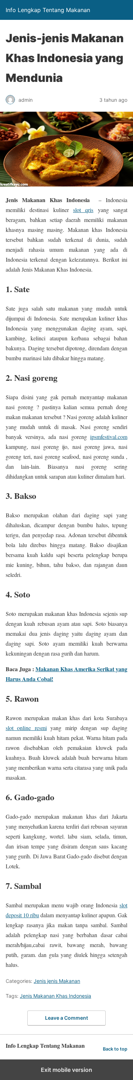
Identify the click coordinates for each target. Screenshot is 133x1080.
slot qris (83, 209)
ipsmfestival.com (108, 436)
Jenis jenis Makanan (57, 981)
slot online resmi (26, 727)
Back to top (115, 1049)
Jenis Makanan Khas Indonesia (55, 996)
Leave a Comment (66, 1018)
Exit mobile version (66, 1069)
